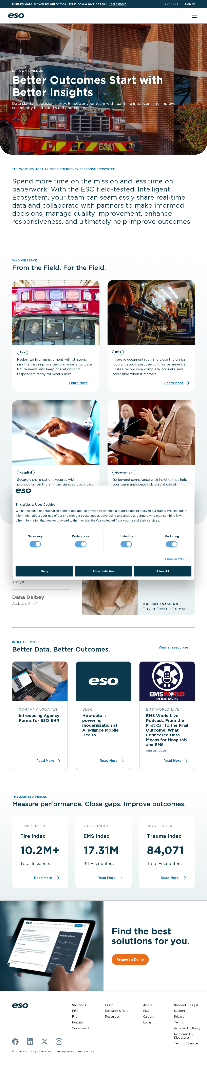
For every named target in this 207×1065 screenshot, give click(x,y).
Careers (148, 1016)
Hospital (77, 1022)
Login (147, 1022)
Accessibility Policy (187, 1028)
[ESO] (16, 15)
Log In (190, 3)
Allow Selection (104, 571)
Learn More (78, 383)
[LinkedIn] (30, 1041)
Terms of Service (186, 1043)
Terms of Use (86, 1051)
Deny (44, 571)
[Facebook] (15, 1041)
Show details (174, 559)
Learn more (118, 4)
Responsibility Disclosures (183, 1036)
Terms (178, 1022)
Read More (43, 878)
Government (80, 1028)
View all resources (173, 647)
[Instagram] (59, 1041)
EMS (75, 1010)
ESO (146, 1010)
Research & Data (116, 1010)
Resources (112, 1016)
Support (171, 3)
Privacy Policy (65, 1051)
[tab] (41, 597)
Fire (74, 1016)
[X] (44, 1041)
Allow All (162, 571)
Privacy (179, 1016)
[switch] (81, 544)
